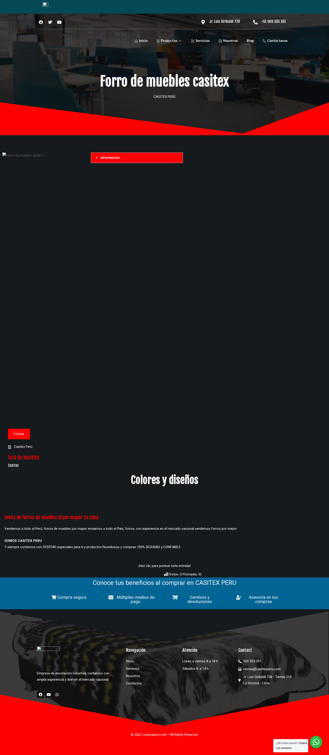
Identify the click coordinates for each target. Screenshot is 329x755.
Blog (250, 41)
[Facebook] (40, 694)
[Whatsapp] (57, 694)
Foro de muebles (23, 457)
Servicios (203, 41)
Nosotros (230, 41)
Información (110, 158)
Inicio (143, 41)
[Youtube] (48, 694)
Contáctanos (277, 41)
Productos (169, 41)
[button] (137, 158)
